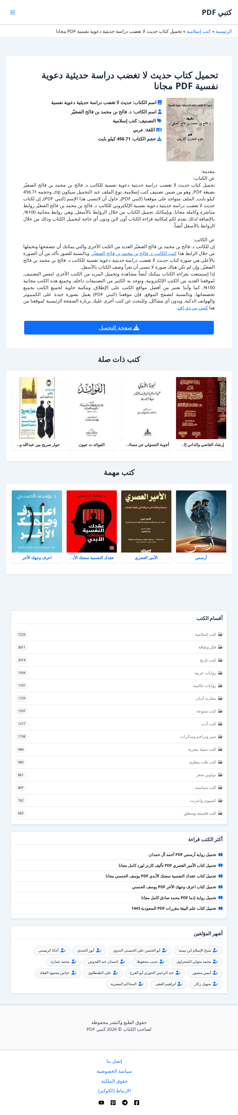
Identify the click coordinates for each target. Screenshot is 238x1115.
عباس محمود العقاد (55, 972)
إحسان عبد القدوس (103, 961)
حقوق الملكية (114, 1081)
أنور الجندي (86, 950)
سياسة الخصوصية (114, 1071)
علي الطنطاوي (100, 972)
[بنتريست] (113, 1102)
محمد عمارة (60, 961)
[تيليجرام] (125, 1102)
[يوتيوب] (101, 1102)
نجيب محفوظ (148, 961)
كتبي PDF (217, 12)
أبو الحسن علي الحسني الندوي (137, 950)
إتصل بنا (114, 1061)
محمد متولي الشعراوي (194, 961)
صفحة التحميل (116, 327)
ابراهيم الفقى (166, 983)
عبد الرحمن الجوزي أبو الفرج (152, 972)
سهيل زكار (203, 983)
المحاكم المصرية (124, 983)
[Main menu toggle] (12, 12)
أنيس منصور (202, 972)
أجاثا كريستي (49, 950)
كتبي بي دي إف (193, 307)
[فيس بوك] (136, 1102)
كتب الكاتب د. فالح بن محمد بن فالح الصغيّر (134, 253)
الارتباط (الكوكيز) (114, 1090)
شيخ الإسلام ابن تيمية (195, 950)
